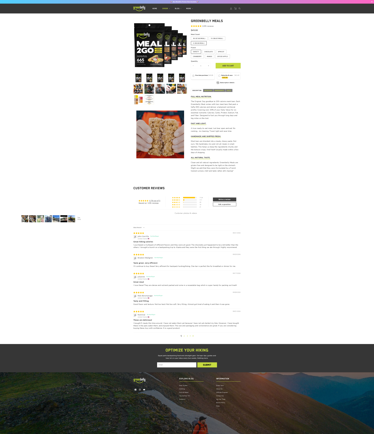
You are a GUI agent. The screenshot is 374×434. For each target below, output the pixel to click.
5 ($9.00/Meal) (199, 43)
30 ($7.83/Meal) (199, 38)
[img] (138, 233)
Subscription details (227, 83)
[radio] (193, 75)
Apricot (221, 51)
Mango (209, 56)
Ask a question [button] (224, 204)
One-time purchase (201, 75)
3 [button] (187, 336)
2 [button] (184, 336)
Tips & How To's (184, 396)
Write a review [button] (224, 199)
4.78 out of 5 (154, 200)
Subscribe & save (227, 76)
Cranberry (197, 56)
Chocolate (208, 51)
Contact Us (220, 396)
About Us (219, 389)
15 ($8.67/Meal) (217, 38)
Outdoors (182, 399)
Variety (196, 51)
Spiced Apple (222, 56)
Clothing (182, 389)
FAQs (218, 406)
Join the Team (220, 399)
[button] (239, 8)
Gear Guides (183, 385)
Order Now (220, 385)
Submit (207, 365)
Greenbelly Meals (199, 431)
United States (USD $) (141, 428)
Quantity (194, 61)
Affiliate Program (222, 392)
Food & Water (184, 392)
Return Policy (220, 403)
